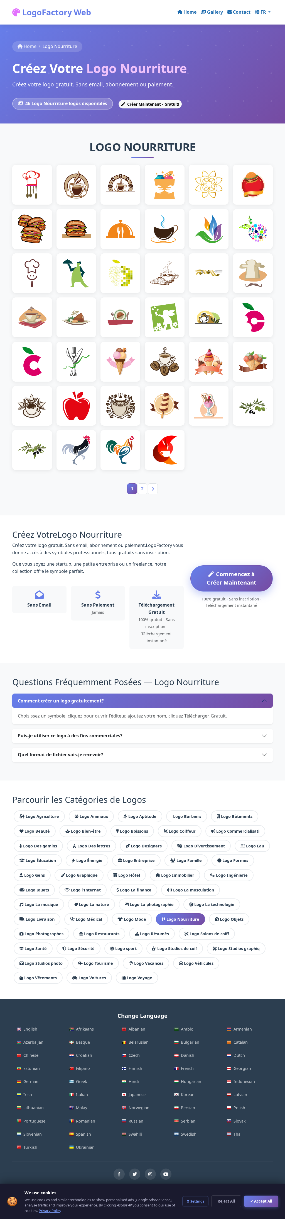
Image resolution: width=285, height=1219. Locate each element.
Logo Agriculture (42, 816)
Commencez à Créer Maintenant (231, 578)
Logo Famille (189, 860)
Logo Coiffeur (182, 831)
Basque (83, 1042)
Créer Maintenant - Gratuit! (152, 104)
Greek (81, 1081)
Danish (187, 1055)
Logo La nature (94, 904)
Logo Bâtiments (236, 816)
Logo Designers (146, 846)
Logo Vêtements (40, 977)
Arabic (187, 1029)
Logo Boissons (134, 831)
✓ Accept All (261, 1201)
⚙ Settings (195, 1201)
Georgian (242, 1068)
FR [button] (264, 12)
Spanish (83, 1134)
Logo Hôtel (129, 875)
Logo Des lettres (93, 846)
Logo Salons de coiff (209, 933)
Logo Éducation (41, 860)
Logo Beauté (37, 831)
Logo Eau (255, 846)
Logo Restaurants (101, 933)
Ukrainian (85, 1147)
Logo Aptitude (142, 816)
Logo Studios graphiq (239, 948)
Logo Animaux (94, 816)
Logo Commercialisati (237, 831)
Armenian (243, 1029)
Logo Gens (34, 875)
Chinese (30, 1055)
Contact (241, 12)
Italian (82, 1094)
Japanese (137, 1094)
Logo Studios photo (43, 963)
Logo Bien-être (86, 831)
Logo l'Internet (86, 890)
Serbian (188, 1121)
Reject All (226, 1201)
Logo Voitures (92, 977)
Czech (134, 1055)
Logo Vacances (148, 963)
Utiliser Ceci (34, 197)
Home (189, 12)
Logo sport (126, 948)
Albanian (137, 1029)
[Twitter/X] (134, 1174)
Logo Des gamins (40, 846)
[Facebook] (119, 1174)
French (187, 1068)
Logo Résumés (154, 933)
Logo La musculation (193, 890)
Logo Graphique (82, 875)
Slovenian (32, 1134)
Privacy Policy (50, 1210)
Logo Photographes (43, 933)
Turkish (30, 1147)
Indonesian (244, 1081)
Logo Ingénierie (232, 875)
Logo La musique (41, 904)
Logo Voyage (139, 977)
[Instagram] (150, 1174)
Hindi (134, 1081)
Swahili (135, 1134)
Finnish (135, 1068)
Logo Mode (135, 919)
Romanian (85, 1121)
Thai (238, 1134)
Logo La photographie (152, 904)
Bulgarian (190, 1042)
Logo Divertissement (204, 846)
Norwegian (139, 1107)
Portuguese (34, 1121)
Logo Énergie (89, 860)
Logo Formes (235, 860)
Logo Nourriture (182, 919)
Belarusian (139, 1042)
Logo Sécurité (81, 948)
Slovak (240, 1121)
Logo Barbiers (187, 816)
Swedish (188, 1134)
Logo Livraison (40, 919)
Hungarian (191, 1081)
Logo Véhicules (198, 963)
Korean (188, 1094)
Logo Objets (232, 919)
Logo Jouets (37, 890)
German (30, 1081)
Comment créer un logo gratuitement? (61, 701)
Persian (188, 1107)
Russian (136, 1121)
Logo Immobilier (177, 875)
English (30, 1029)
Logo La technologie (214, 904)
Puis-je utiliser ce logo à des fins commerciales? (70, 736)
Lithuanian (33, 1107)
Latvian (240, 1094)
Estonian (31, 1068)
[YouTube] (165, 1174)
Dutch (239, 1055)
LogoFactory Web (55, 12)
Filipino (83, 1068)
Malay (81, 1107)
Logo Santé (35, 948)
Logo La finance (135, 890)
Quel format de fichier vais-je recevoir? (60, 755)
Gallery (215, 12)
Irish (27, 1094)
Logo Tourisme (98, 963)
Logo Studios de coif (177, 948)
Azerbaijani (34, 1042)
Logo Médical (89, 919)
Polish (239, 1107)
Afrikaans (85, 1029)
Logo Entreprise (139, 860)
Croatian (84, 1055)
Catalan (241, 1042)
